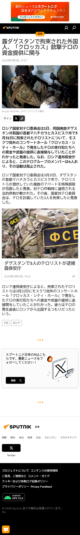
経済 (30, 437)
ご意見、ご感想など (14, 476)
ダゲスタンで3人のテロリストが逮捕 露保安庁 (40, 266)
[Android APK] (14, 497)
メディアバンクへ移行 (32, 111)
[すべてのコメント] (6, 529)
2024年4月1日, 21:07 (14, 60)
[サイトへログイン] (66, 27)
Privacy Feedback (41, 486)
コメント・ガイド (39, 476)
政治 (21, 437)
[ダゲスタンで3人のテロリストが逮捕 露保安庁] (40, 233)
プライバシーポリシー (15, 486)
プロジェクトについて (15, 470)
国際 (4, 437)
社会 (38, 437)
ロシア (16, 322)
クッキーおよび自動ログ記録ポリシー (25, 481)
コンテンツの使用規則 (44, 470)
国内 (12, 437)
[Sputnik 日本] (11, 29)
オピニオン (50, 437)
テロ (6, 322)
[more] (73, 276)
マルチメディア (68, 437)
